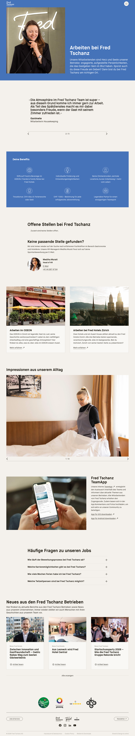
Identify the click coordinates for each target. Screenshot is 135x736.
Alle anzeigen (67, 676)
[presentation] (68, 559)
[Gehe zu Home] (10, 3)
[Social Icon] (60, 725)
